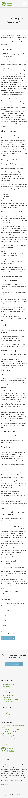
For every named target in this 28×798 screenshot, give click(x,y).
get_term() (15, 581)
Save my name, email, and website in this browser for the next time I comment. (12, 633)
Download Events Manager (10, 699)
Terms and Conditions (9, 715)
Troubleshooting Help (9, 701)
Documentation (7, 697)
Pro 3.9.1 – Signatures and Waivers (12, 730)
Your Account (6, 686)
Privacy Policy (7, 713)
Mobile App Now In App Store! (11, 738)
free (24, 42)
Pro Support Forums (8, 684)
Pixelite (17, 795)
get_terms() (4, 573)
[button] (24, 3)
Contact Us (6, 711)
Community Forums (8, 695)
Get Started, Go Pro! (12, 664)
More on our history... (7, 784)
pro (2, 44)
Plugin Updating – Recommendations (13, 736)
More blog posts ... (6, 744)
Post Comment (6, 638)
